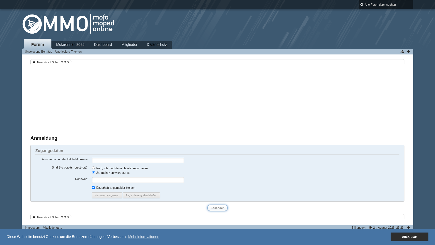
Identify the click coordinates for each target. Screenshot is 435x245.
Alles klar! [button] (409, 237)
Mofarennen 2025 (70, 45)
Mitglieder (129, 45)
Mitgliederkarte (52, 227)
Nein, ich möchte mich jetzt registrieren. (122, 168)
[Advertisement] (217, 100)
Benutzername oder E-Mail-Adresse (64, 159)
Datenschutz (157, 45)
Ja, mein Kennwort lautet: (112, 172)
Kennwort (81, 179)
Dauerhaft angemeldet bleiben (115, 187)
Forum (37, 44)
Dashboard (103, 45)
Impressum (32, 227)
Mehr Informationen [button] (143, 237)
